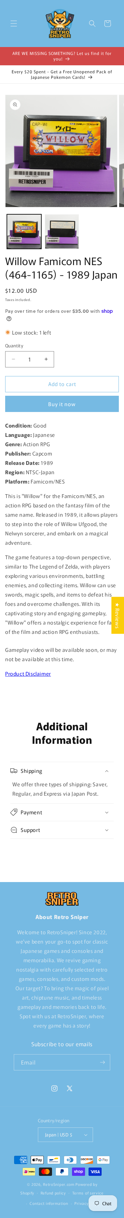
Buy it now (62, 403)
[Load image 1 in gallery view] (24, 231)
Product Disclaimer (28, 673)
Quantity (14, 345)
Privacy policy (87, 1203)
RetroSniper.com (59, 1184)
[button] (13, 23)
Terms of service (88, 1193)
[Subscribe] (102, 1062)
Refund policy (53, 1193)
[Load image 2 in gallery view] (62, 231)
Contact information (49, 1203)
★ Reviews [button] (117, 615)
